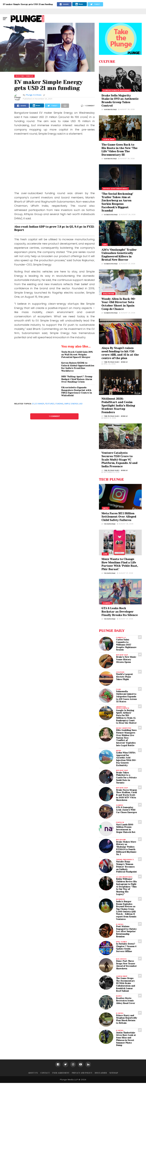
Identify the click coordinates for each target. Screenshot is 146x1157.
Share (81, 4)
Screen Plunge (111, 215)
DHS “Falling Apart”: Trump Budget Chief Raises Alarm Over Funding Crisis (76, 379)
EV (33, 404)
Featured (49, 404)
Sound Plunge (110, 110)
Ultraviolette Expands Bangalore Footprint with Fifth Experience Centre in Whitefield (76, 391)
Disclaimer (101, 1073)
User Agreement (60, 1073)
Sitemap (113, 1073)
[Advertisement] (54, 164)
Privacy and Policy (82, 1073)
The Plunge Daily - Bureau (116, 362)
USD (81, 404)
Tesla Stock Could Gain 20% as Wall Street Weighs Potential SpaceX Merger (77, 354)
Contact (45, 1073)
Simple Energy (71, 404)
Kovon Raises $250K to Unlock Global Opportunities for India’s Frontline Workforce (77, 367)
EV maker (39, 404)
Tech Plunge (109, 524)
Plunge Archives (33, 95)
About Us (33, 1073)
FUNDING (59, 404)
